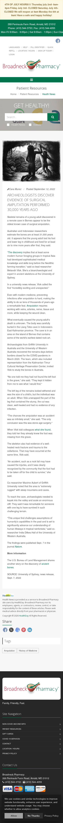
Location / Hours (26, 50)
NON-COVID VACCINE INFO (14, 724)
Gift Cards (7, 733)
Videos (37, 124)
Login (12, 54)
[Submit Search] (52, 117)
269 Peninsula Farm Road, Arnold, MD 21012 (31, 24)
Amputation (32, 305)
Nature (18, 546)
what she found (43, 429)
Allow (14, 815)
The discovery (15, 252)
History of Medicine (28, 650)
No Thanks (34, 815)
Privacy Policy (9, 753)
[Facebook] (58, 41)
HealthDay (24, 615)
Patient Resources (29, 94)
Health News (18, 124)
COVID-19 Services (11, 738)
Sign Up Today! (45, 50)
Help (25, 47)
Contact (6, 743)
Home (13, 94)
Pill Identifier (37, 47)
